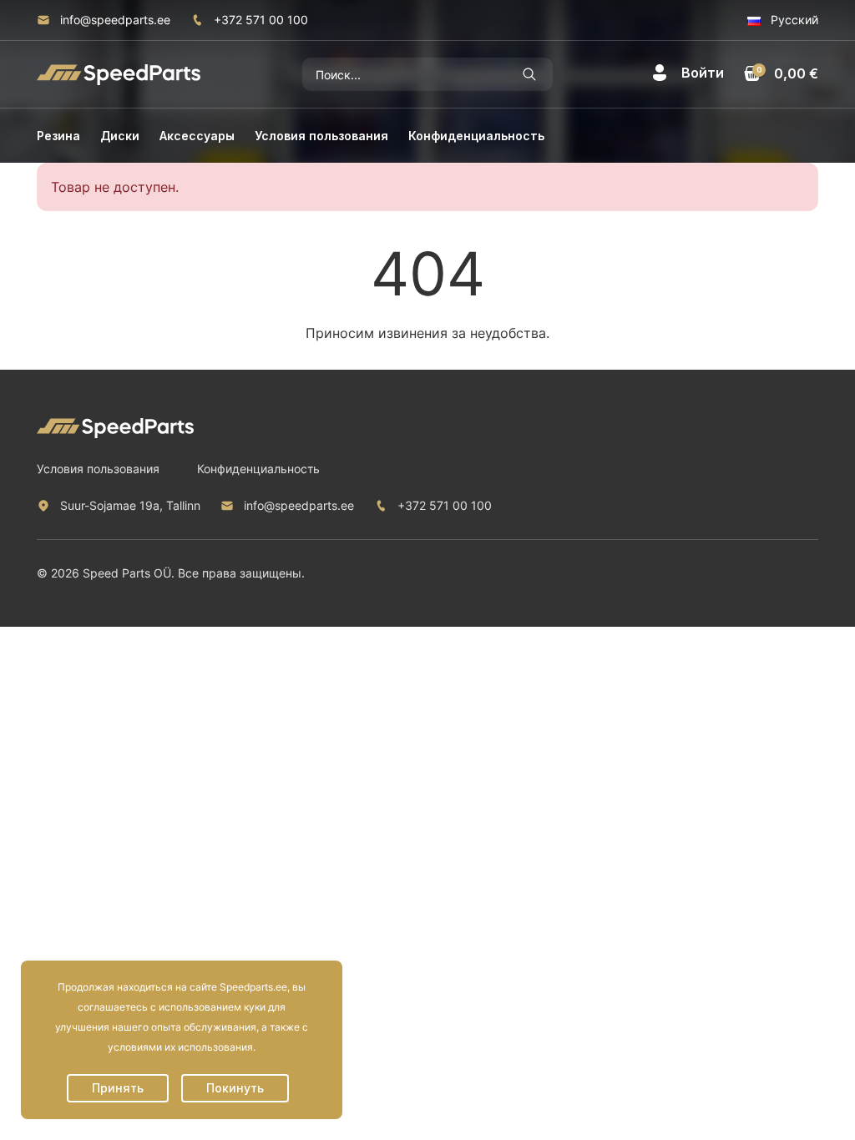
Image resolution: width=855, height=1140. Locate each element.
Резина (58, 136)
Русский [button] (792, 20)
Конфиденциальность (476, 136)
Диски (119, 136)
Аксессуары (197, 136)
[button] (687, 73)
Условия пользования (321, 136)
